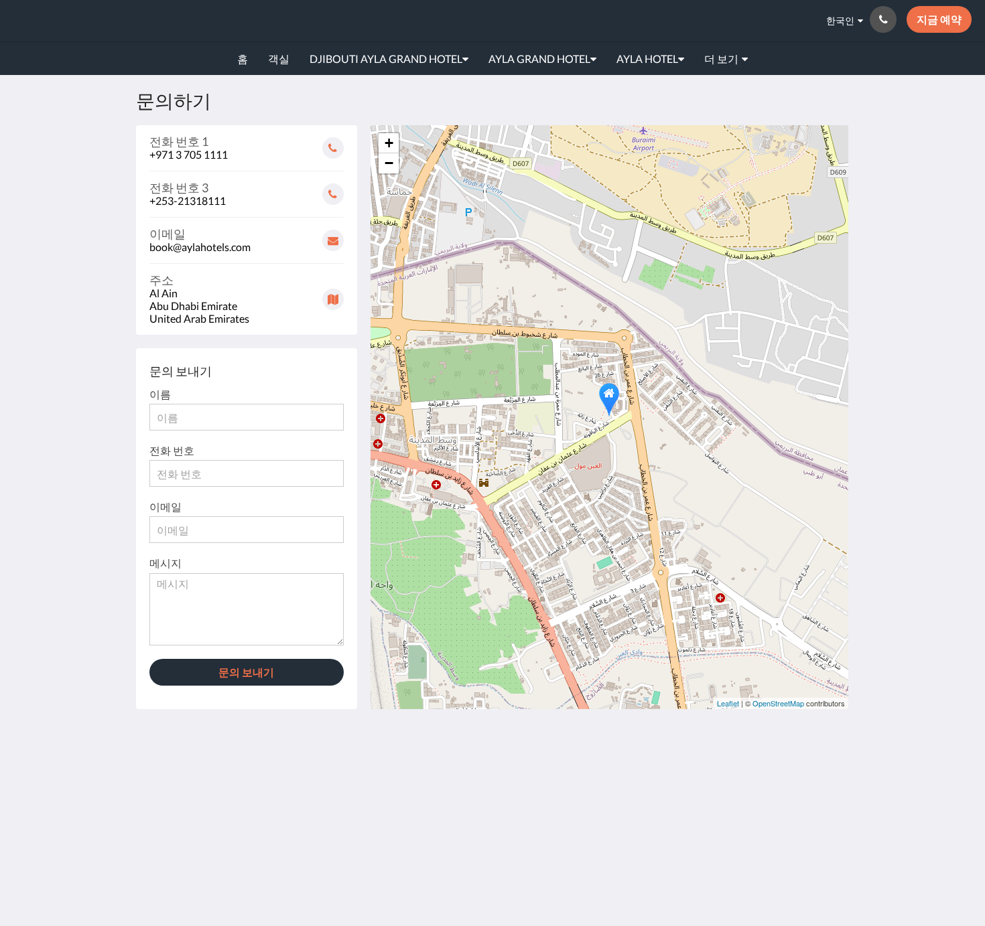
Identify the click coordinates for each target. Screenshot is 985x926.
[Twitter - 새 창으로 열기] (822, 812)
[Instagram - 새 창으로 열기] (785, 775)
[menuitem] (242, 59)
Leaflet (728, 703)
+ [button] (389, 143)
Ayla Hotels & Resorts (107, 20)
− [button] (389, 163)
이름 (160, 394)
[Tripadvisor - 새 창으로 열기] (822, 775)
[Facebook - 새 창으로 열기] (748, 775)
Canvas (818, 869)
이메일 (165, 506)
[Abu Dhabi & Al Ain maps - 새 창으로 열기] (638, 775)
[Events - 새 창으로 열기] (674, 775)
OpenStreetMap (778, 703)
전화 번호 (171, 450)
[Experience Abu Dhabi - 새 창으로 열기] (711, 775)
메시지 (165, 562)
